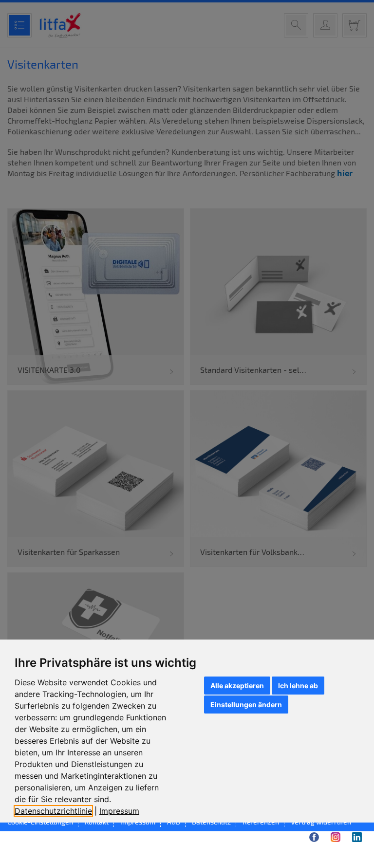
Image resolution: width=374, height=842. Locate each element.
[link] (57, 811)
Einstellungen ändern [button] (246, 704)
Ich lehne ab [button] (298, 685)
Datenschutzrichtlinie (53, 811)
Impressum (119, 811)
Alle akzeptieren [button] (237, 685)
